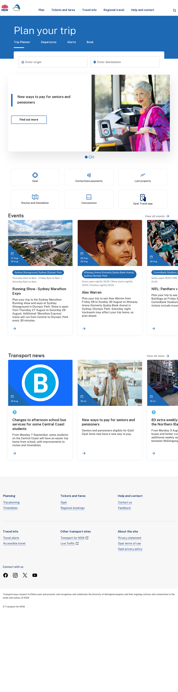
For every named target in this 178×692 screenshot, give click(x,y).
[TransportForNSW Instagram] (15, 575)
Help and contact (142, 10)
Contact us (125, 502)
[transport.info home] (11, 8)
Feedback (124, 508)
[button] (23, 62)
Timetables (10, 508)
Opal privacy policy (130, 549)
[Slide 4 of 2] (90, 157)
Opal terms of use (129, 543)
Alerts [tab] (71, 42)
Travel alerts (11, 537)
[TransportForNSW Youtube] (34, 575)
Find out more (33, 119)
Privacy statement (129, 537)
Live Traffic (68, 543)
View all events (155, 216)
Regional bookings (73, 508)
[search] (174, 10)
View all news (156, 356)
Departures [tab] (48, 42)
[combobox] (55, 62)
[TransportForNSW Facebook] (5, 575)
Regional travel (114, 10)
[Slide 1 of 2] (86, 157)
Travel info (89, 10)
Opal (64, 502)
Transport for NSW (72, 537)
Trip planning (11, 502)
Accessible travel (14, 543)
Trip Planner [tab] (22, 42)
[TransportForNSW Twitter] (25, 575)
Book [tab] (90, 42)
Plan (41, 10)
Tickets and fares (63, 10)
